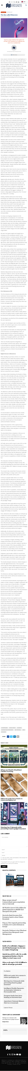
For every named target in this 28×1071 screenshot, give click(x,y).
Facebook (19, 727)
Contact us (11, 1060)
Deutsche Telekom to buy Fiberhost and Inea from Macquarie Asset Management (14, 932)
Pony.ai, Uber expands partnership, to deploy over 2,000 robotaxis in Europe (14, 925)
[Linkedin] (15, 1054)
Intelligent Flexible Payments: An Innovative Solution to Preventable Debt (14, 990)
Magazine (3, 12)
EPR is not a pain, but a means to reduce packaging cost (11, 799)
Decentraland (4, 727)
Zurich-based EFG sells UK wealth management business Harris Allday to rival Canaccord (14, 956)
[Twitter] (10, 1054)
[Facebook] (7, 1054)
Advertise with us (20, 1060)
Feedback (23, 1061)
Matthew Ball (18, 729)
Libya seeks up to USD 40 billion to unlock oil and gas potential (14, 963)
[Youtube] (17, 1054)
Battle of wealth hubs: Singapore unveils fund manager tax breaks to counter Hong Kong (14, 948)
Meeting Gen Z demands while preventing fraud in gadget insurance (13, 828)
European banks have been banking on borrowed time (13, 996)
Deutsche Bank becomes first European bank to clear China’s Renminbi (12, 917)
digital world (12, 727)
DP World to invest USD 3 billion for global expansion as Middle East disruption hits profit (14, 909)
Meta (24, 729)
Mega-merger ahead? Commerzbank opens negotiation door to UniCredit (13, 902)
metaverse (3, 731)
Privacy (10, 1064)
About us (4, 1060)
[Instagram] (12, 1054)
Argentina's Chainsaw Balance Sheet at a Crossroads (14, 1002)
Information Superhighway (7, 729)
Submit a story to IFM (8, 1061)
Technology (9, 12)
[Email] (20, 1054)
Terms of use (17, 1064)
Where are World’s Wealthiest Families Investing (11, 770)
